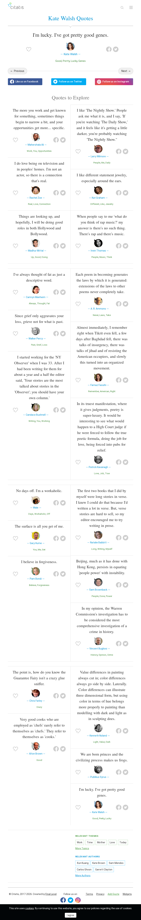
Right (112, 391)
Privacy (100, 894)
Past (33, 345)
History (94, 655)
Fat (48, 303)
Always (32, 303)
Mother (101, 842)
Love (35, 204)
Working (45, 421)
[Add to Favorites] (28, 49)
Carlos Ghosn (84, 869)
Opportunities (45, 151)
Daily (107, 162)
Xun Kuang (83, 863)
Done (102, 596)
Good (58, 60)
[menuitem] (89, 894)
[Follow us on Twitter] (68, 81)
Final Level (51, 894)
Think (109, 257)
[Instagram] (78, 900)
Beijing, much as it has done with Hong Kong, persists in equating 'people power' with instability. (101, 566)
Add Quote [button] (113, 894)
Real (30, 204)
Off (48, 514)
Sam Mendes (116, 863)
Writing (32, 421)
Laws (102, 315)
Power (109, 596)
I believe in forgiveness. (39, 561)
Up (32, 257)
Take (108, 315)
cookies (29, 908)
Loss (44, 345)
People (96, 162)
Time (90, 842)
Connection (45, 204)
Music (102, 257)
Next (124, 71)
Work (29, 151)
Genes (82, 60)
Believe (32, 585)
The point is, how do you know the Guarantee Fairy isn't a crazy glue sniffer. (39, 678)
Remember (93, 391)
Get (43, 549)
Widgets (127, 894)
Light (95, 742)
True (107, 473)
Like (102, 204)
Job (102, 473)
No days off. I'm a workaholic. (39, 490)
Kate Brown (98, 863)
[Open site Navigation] (131, 7)
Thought (41, 303)
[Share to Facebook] (109, 49)
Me (102, 162)
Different (94, 204)
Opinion (102, 655)
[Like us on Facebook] (25, 81)
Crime (110, 655)
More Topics (82, 848)
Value (102, 742)
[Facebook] (63, 900)
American (104, 391)
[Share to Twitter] (115, 49)
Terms (89, 894)
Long (93, 549)
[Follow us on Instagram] (114, 81)
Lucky (74, 60)
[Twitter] (70, 900)
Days (30, 514)
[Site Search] (122, 7)
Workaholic (40, 514)
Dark (108, 742)
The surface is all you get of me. (39, 526)
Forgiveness (43, 585)
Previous (19, 71)
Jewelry (109, 204)
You (35, 151)
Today (123, 842)
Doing (45, 257)
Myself (109, 549)
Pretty (66, 60)
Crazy (39, 707)
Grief (38, 345)
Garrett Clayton (103, 869)
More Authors (82, 875)
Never (95, 315)
